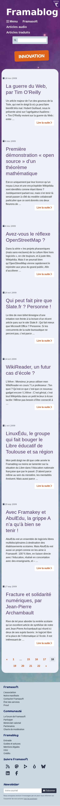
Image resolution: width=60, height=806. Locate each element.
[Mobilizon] (34, 768)
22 (38, 666)
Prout (6, 705)
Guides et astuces (12, 743)
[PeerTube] (25, 768)
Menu (14, 21)
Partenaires (9, 726)
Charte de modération (14, 729)
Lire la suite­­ (43, 122)
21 (30, 666)
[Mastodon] (16, 768)
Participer (8, 720)
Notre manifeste (11, 695)
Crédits (7, 753)
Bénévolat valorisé (12, 723)
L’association (10, 692)
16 (36, 659)
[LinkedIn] (7, 775)
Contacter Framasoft (14, 699)
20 (22, 666)
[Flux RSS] (7, 768)
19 (14, 666)
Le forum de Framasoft (15, 716)
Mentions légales (12, 747)
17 (44, 659)
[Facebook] (16, 775)
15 (28, 659)
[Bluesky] (43, 768)
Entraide (8, 740)
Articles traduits (18, 32)
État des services (12, 702)
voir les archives (30, 799)
